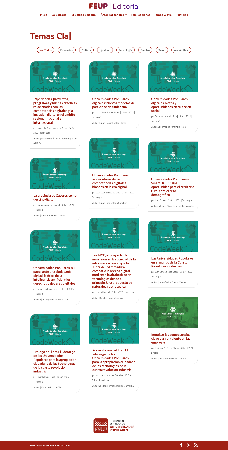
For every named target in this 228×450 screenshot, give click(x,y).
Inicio (43, 15)
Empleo (145, 50)
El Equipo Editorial (83, 15)
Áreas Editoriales (112, 15)
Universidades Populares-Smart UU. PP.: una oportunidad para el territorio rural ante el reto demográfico (172, 187)
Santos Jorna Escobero (48, 205)
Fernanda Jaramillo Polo (166, 116)
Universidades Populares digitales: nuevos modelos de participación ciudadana (113, 102)
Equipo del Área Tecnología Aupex (52, 128)
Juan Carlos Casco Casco (166, 271)
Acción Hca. (181, 50)
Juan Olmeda (160, 200)
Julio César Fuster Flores (108, 112)
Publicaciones (140, 15)
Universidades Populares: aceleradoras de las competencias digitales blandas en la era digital (111, 181)
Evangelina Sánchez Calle (48, 289)
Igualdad (105, 50)
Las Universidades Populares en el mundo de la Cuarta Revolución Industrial (172, 262)
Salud (161, 50)
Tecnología (125, 50)
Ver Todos (46, 50)
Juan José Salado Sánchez (108, 192)
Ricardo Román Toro (46, 377)
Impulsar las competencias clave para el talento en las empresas (170, 338)
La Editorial (59, 15)
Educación (66, 50)
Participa (182, 15)
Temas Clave (163, 15)
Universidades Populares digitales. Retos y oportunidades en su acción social (171, 104)
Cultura (86, 50)
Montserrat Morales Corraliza (109, 375)
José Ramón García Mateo (167, 348)
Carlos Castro (102, 292)
